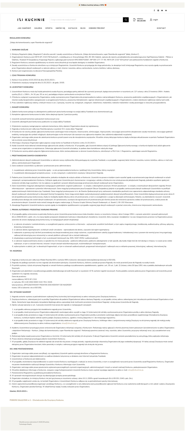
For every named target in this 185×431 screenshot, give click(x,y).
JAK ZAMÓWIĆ (24, 28)
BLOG (83, 28)
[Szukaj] (126, 19)
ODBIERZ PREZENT (97, 28)
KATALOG (72, 28)
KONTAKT (161, 28)
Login (155, 20)
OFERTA (48, 28)
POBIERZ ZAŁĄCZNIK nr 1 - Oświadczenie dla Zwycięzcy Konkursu (37, 400)
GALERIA (38, 28)
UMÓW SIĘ (60, 28)
